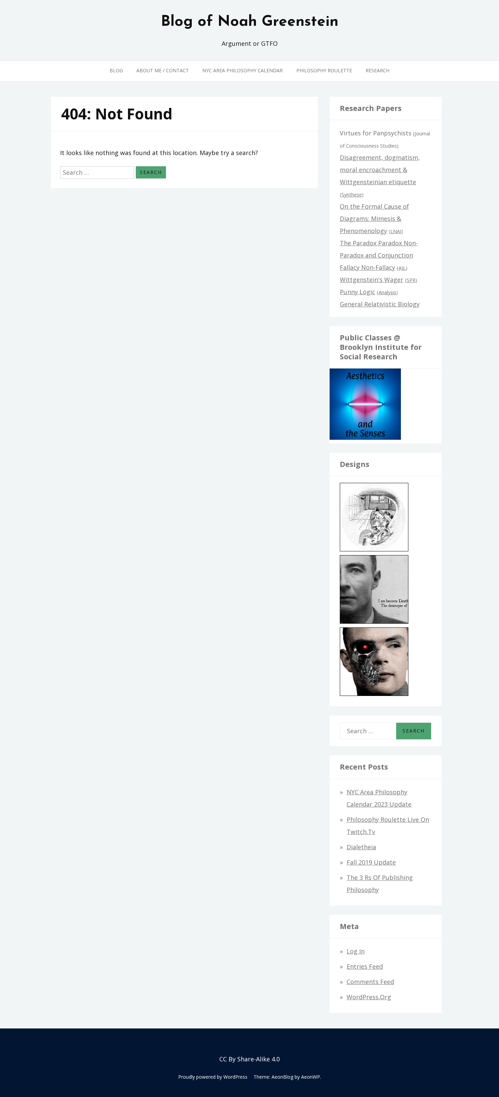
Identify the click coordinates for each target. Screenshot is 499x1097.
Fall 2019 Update (371, 862)
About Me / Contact (162, 70)
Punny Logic (357, 292)
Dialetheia (361, 847)
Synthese (351, 194)
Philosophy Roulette (324, 70)
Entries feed (365, 966)
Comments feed (370, 982)
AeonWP (310, 1077)
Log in (356, 951)
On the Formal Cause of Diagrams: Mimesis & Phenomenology (374, 218)
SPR (411, 280)
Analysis (387, 292)
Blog (116, 70)
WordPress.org (369, 997)
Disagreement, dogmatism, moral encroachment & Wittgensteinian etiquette (380, 169)
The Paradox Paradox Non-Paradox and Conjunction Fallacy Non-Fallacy (379, 255)
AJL (402, 268)
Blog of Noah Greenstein (249, 22)
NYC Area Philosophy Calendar (242, 70)
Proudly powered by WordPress (212, 1077)
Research (377, 70)
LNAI (395, 231)
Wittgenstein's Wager (371, 280)
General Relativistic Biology (380, 304)
